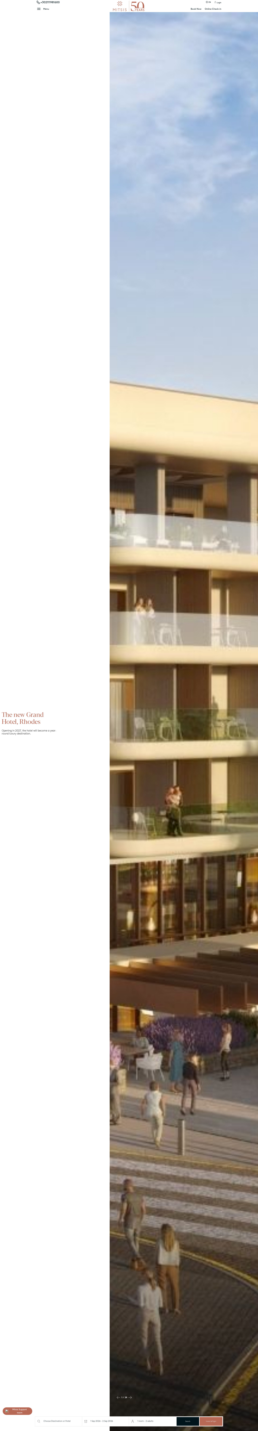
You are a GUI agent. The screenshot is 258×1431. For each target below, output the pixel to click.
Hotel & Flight (211, 1421)
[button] (48, 2)
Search (187, 1421)
